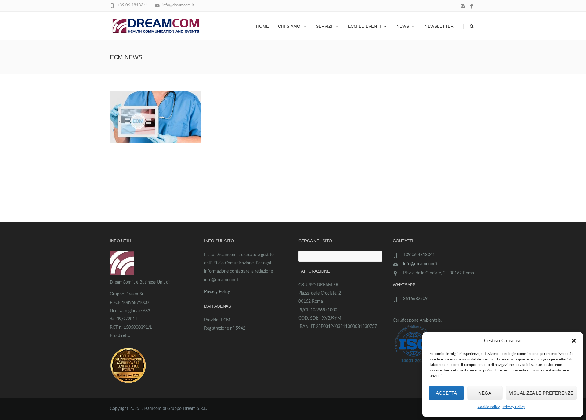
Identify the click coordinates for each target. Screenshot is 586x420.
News (402, 26)
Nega (484, 393)
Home (262, 26)
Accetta (446, 393)
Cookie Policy (489, 407)
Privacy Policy (514, 407)
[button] (574, 341)
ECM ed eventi (364, 26)
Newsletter (439, 26)
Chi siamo (289, 26)
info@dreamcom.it (420, 264)
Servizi (324, 26)
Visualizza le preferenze (541, 393)
